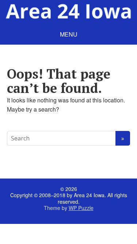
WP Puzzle (81, 207)
